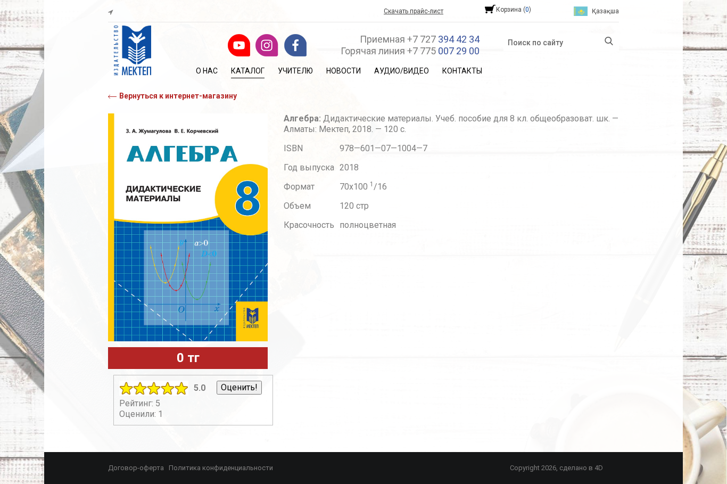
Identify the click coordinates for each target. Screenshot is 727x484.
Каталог (248, 71)
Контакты (462, 71)
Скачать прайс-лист (413, 11)
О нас (207, 71)
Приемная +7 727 (420, 39)
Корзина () (513, 9)
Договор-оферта (136, 468)
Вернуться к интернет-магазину (178, 96)
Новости (343, 71)
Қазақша (605, 11)
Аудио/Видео (401, 71)
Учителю (295, 71)
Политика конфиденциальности (221, 468)
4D (598, 468)
